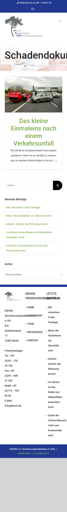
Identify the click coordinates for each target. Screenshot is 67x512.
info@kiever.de (13, 405)
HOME (30, 307)
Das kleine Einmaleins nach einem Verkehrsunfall (33, 132)
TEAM (30, 323)
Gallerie (33, 94)
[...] (55, 160)
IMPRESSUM (24, 453)
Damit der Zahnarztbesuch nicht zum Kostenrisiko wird (54, 425)
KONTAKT (32, 340)
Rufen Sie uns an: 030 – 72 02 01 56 (35, 3)
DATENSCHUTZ (41, 453)
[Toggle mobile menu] (60, 21)
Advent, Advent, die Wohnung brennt (27, 224)
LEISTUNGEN (33, 315)
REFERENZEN (33, 332)
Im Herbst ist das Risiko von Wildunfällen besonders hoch (54, 395)
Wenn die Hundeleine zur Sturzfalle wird (29, 215)
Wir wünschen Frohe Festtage (23, 207)
